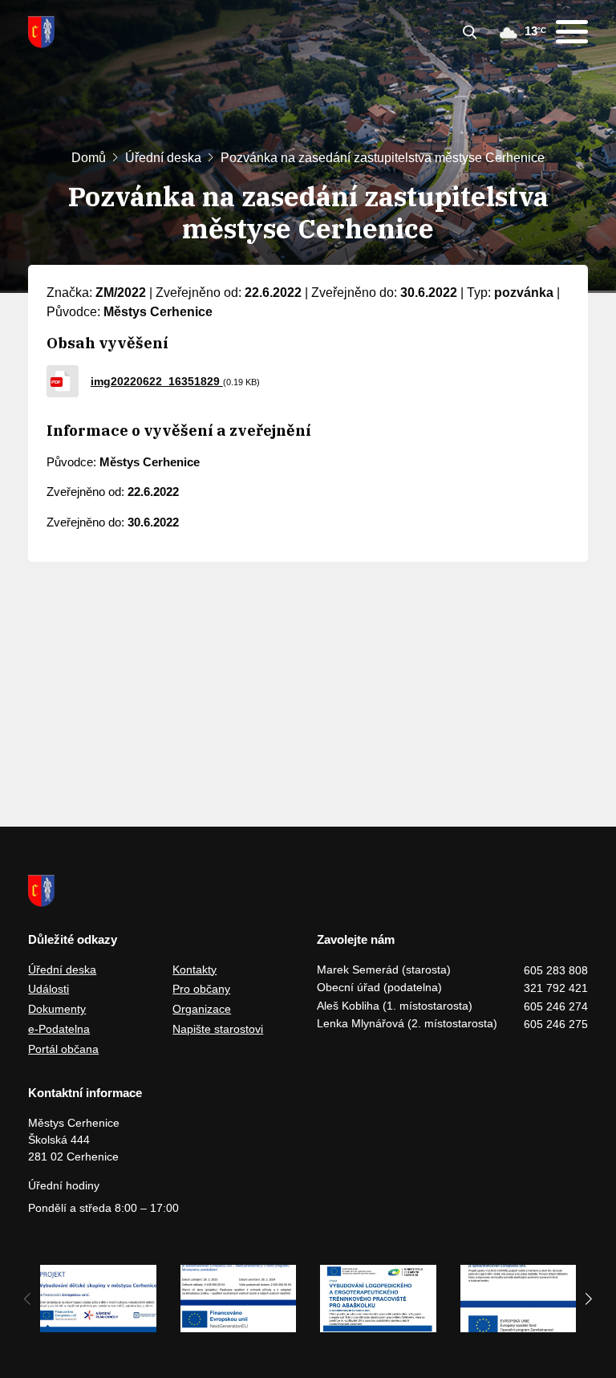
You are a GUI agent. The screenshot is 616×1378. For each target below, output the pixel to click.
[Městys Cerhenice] (41, 32)
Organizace (201, 1008)
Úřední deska (163, 158)
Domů (88, 158)
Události (48, 988)
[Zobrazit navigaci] (572, 31)
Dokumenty (57, 1008)
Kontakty (194, 969)
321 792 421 (556, 988)
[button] (589, 1298)
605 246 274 (556, 1006)
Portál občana (63, 1049)
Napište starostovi (217, 1028)
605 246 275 (556, 1024)
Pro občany (201, 988)
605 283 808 (556, 970)
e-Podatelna (59, 1028)
